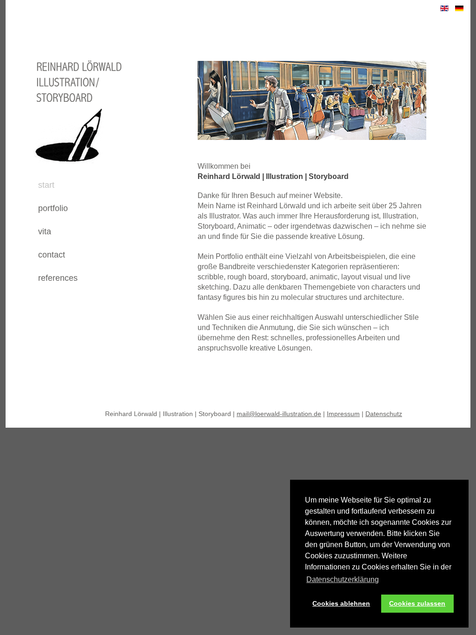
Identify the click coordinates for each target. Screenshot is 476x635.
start (46, 185)
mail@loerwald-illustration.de (279, 413)
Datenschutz (383, 413)
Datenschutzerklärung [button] (342, 579)
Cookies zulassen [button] (417, 603)
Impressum (343, 413)
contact (51, 254)
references (58, 278)
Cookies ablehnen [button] (341, 603)
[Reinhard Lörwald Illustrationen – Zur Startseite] (67, 169)
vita (44, 231)
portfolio (53, 208)
